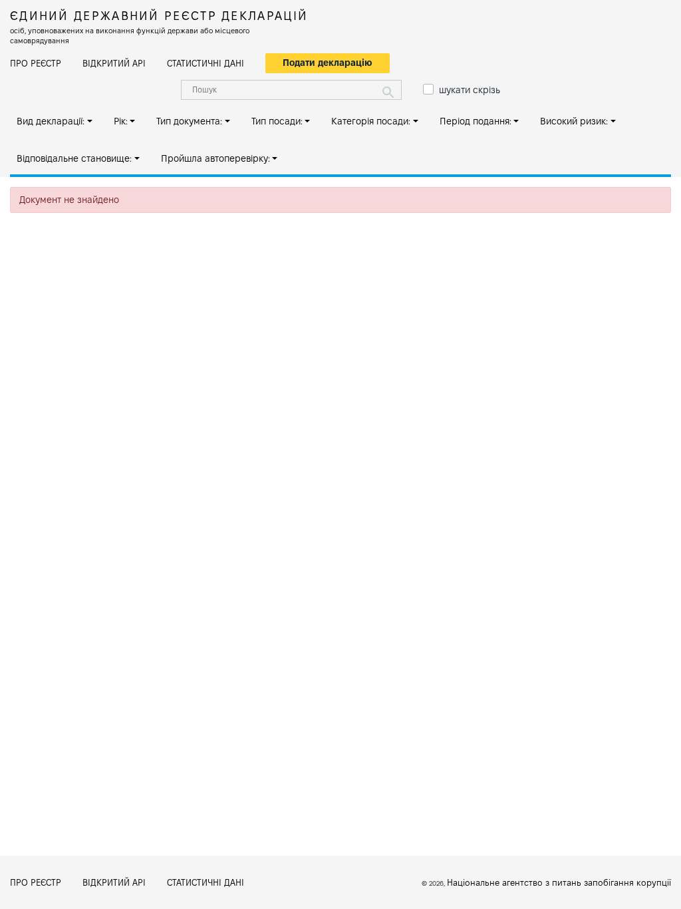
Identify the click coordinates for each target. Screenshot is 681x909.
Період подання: (475, 121)
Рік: (121, 121)
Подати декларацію (327, 62)
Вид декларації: (50, 121)
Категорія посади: (370, 121)
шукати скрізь (469, 90)
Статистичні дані (205, 63)
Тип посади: (277, 121)
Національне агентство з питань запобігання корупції (559, 882)
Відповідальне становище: (74, 158)
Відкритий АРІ (114, 63)
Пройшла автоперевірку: (215, 158)
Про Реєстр (35, 63)
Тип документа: (189, 121)
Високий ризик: (574, 121)
